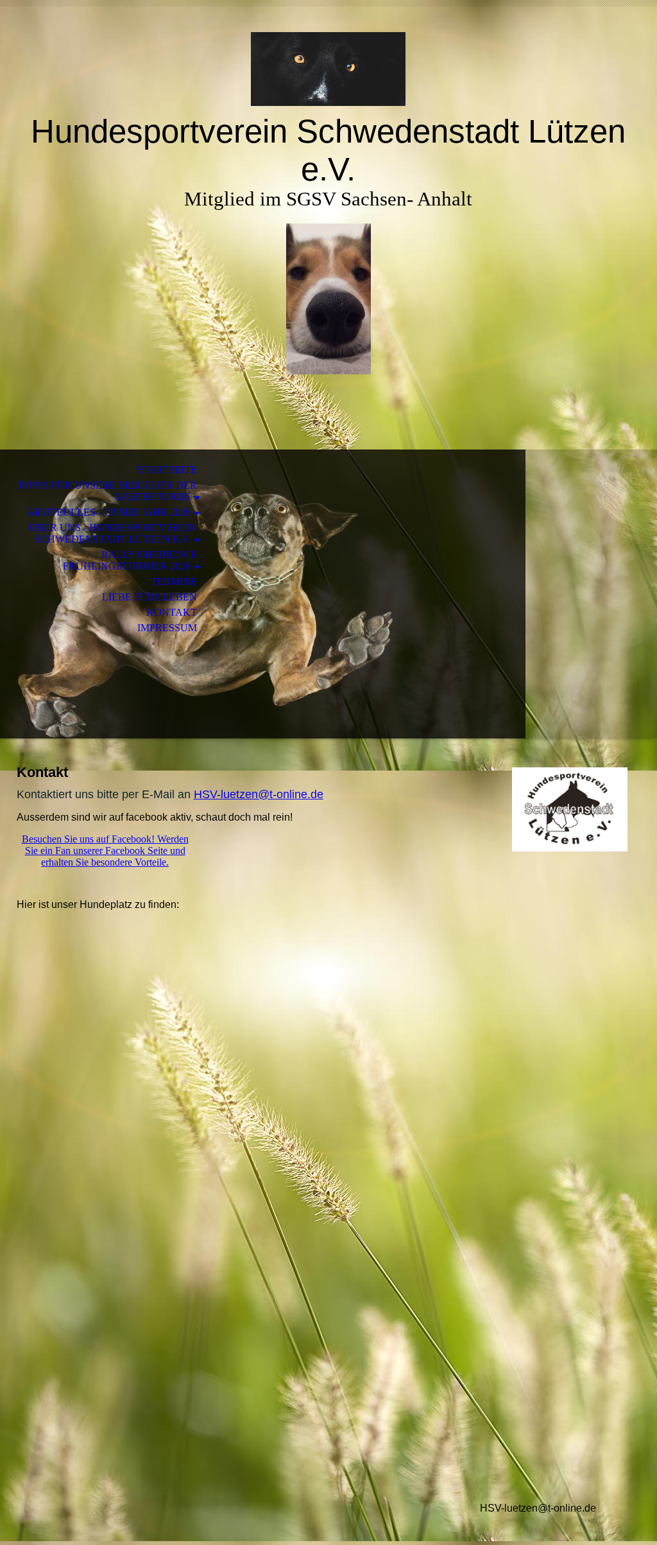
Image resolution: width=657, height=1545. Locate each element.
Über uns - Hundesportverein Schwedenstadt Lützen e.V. (113, 533)
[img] (328, 69)
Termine (174, 581)
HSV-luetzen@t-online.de (258, 794)
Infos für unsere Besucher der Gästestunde (108, 491)
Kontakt (171, 612)
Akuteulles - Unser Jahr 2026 (109, 512)
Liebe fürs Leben (149, 596)
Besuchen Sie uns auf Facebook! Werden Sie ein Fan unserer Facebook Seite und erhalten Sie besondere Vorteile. (105, 851)
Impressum (167, 627)
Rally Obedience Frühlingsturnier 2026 (130, 560)
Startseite (167, 469)
